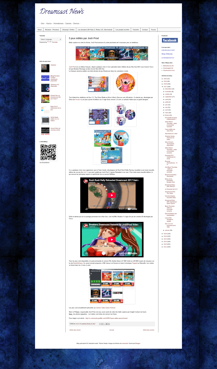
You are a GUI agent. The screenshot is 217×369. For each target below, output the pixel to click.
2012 (165, 244)
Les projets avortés (122, 30)
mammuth (125, 343)
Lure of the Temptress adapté (169, 219)
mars (167, 112)
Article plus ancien (148, 330)
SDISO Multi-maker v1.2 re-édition (55, 119)
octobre (167, 94)
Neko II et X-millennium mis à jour (56, 108)
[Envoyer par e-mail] (100, 324)
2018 (165, 84)
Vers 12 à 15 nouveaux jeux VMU (170, 225)
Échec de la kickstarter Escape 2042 (170, 180)
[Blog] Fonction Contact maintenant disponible (55, 78)
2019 (165, 81)
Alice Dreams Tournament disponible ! (169, 143)
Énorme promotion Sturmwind (170, 175)
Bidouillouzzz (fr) (168, 66)
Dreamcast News (62, 12)
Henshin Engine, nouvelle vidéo (170, 196)
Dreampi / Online (68, 30)
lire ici (83, 172)
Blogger (137, 343)
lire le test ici (77, 99)
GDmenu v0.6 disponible (55, 85)
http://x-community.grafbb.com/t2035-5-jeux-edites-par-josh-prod (106, 318)
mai (166, 107)
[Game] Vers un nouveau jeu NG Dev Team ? (56, 97)
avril (166, 110)
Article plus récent (75, 330)
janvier (167, 230)
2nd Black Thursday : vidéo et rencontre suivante (171, 169)
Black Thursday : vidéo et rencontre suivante (170, 208)
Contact (145, 30)
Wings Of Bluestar (167, 54)
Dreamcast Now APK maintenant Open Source (171, 202)
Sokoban (53, 65)
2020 (165, 79)
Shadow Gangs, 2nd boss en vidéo (170, 137)
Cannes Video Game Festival (105, 308)
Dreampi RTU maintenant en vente (170, 157)
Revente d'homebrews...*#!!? (171, 163)
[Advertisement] (49, 52)
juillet (167, 102)
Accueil (112, 330)
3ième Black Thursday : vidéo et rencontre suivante (171, 150)
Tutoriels (136, 30)
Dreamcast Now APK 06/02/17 (170, 185)
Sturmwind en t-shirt (171, 133)
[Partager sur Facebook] (107, 324)
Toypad (134, 263)
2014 (165, 239)
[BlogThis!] (102, 324)
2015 (165, 236)
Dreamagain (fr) (168, 68)
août (166, 99)
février (167, 115)
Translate (55, 42)
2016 (165, 233)
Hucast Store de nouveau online (55, 129)
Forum (153, 30)
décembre (168, 89)
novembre (168, 91)
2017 (165, 86)
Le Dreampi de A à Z (168, 58)
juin (166, 105)
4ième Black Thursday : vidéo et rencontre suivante (171, 124)
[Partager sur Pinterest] (109, 324)
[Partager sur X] (104, 324)
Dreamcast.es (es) (169, 70)
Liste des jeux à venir (168, 50)
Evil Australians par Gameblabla (171, 214)
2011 (165, 247)
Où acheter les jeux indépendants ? (171, 118)
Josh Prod (72, 67)
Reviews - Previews (52, 30)
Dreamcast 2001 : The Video (170, 192)
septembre (168, 97)
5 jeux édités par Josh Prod (170, 130)
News (40, 30)
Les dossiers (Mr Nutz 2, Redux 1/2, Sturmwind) (95, 30)
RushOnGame (78, 263)
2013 (165, 241)
